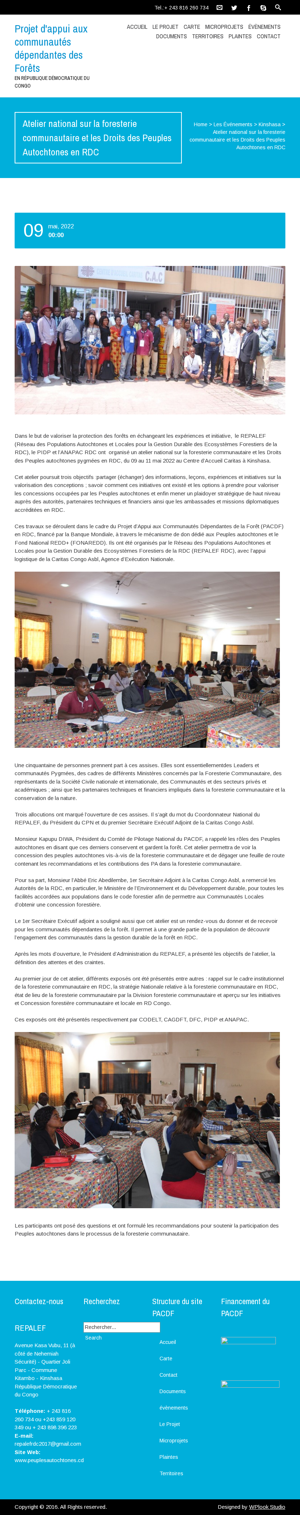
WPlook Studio (267, 1507)
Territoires (208, 36)
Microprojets (224, 27)
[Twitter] (234, 7)
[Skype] (263, 7)
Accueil (137, 27)
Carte (192, 27)
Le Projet (166, 27)
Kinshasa (270, 124)
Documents (171, 36)
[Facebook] (248, 7)
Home (200, 124)
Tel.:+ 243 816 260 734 (181, 8)
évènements (264, 27)
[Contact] (219, 7)
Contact (269, 36)
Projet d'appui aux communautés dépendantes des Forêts (51, 48)
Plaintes (240, 36)
